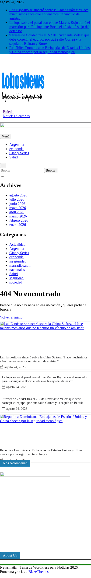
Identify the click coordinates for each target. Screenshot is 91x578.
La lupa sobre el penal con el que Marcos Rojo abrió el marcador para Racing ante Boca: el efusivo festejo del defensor (49, 27)
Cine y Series (19, 153)
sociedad (15, 282)
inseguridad (17, 261)
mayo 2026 (17, 208)
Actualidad (17, 244)
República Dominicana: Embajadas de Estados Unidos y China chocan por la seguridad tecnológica (49, 50)
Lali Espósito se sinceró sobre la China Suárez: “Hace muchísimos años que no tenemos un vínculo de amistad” (48, 14)
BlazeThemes (38, 572)
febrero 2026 (18, 220)
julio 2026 (16, 199)
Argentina (16, 145)
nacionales (17, 270)
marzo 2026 (18, 216)
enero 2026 (17, 225)
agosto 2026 (18, 195)
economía (16, 149)
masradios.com (20, 265)
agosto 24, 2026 (14, 367)
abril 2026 (16, 212)
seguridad (16, 278)
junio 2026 (17, 204)
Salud (13, 157)
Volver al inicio (11, 317)
